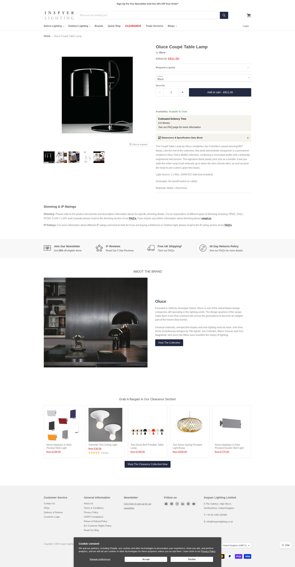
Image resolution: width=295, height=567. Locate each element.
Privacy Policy (208, 551)
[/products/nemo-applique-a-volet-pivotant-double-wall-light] (232, 425)
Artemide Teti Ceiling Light (102, 444)
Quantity (160, 85)
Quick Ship (114, 26)
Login (246, 26)
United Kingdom (235, 545)
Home (47, 36)
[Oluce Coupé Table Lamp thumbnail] (49, 157)
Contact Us (49, 503)
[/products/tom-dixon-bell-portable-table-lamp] (147, 425)
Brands (99, 26)
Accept (145, 559)
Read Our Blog (91, 530)
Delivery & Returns (53, 512)
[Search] (224, 15)
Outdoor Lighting (78, 26)
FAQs (47, 508)
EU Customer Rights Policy (98, 525)
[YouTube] (194, 504)
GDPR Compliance (93, 516)
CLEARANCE (133, 26)
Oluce (162, 52)
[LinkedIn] (183, 504)
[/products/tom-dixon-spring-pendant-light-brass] (189, 425)
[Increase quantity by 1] (183, 92)
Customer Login (52, 516)
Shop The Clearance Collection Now (148, 464)
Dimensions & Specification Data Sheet (182, 137)
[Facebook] (171, 504)
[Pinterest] (188, 504)
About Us (88, 503)
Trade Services (154, 26)
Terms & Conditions (94, 508)
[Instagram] (177, 504)
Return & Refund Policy (95, 521)
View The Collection (169, 342)
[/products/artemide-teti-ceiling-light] (105, 425)
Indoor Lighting (53, 26)
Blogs (171, 26)
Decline (192, 559)
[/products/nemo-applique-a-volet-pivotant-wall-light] (63, 425)
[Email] (166, 504)
